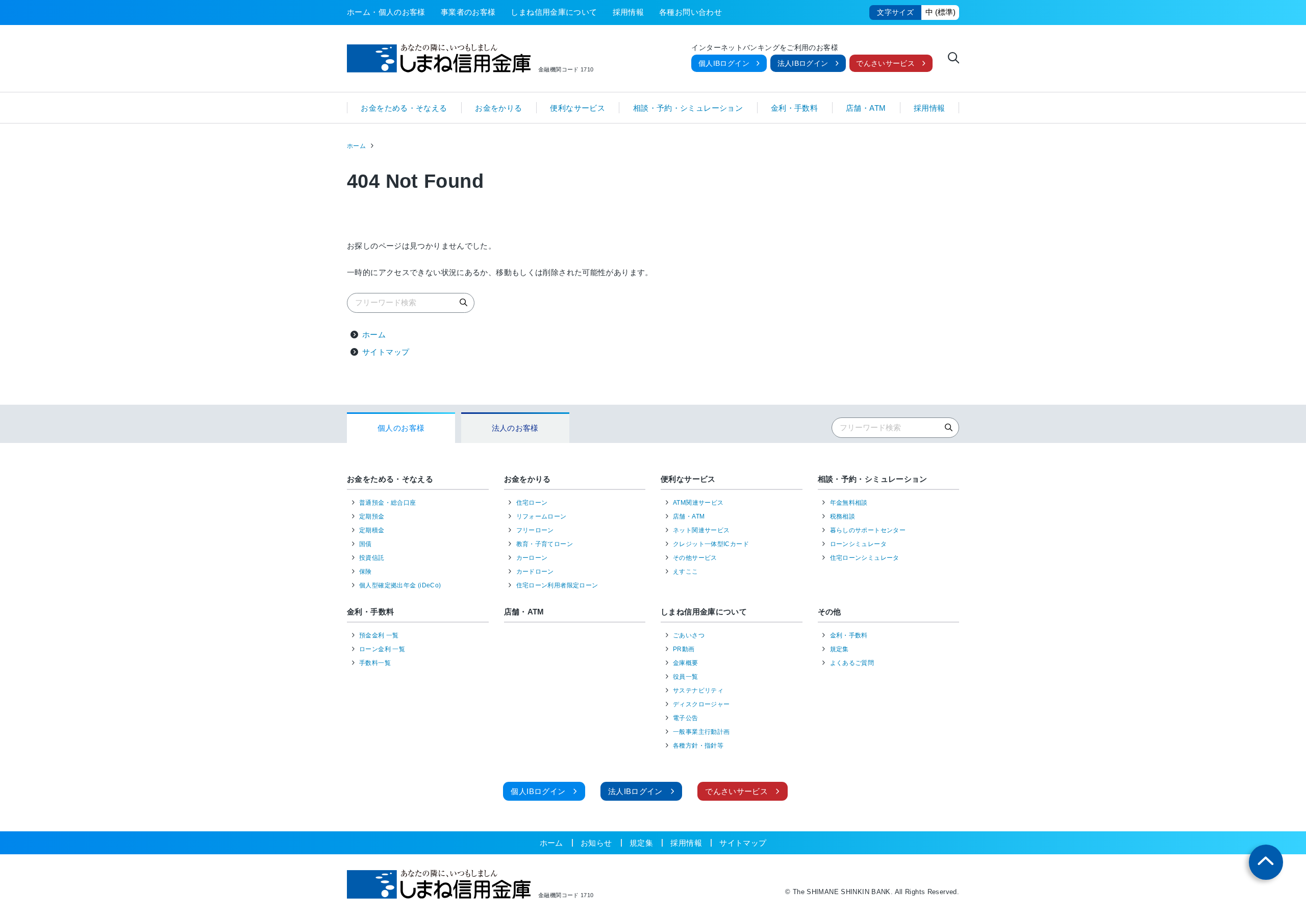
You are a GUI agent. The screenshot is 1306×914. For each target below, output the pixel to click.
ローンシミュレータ (858, 544)
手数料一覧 (375, 662)
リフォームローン (541, 516)
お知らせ (596, 843)
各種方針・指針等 (698, 745)
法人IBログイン (802, 63)
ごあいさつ (689, 635)
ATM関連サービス (698, 502)
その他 (829, 611)
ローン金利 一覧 (382, 649)
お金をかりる (498, 107)
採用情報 (628, 12)
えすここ (685, 571)
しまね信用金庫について (554, 12)
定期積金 (372, 530)
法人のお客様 (515, 428)
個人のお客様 (401, 428)
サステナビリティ (698, 690)
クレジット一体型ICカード (711, 544)
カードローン (535, 571)
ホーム (356, 146)
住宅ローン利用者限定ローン (557, 585)
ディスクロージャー (701, 704)
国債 (365, 544)
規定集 (839, 649)
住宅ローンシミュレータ (864, 557)
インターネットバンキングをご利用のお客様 (764, 48)
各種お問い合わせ (690, 12)
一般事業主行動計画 (701, 731)
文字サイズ (895, 12)
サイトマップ (385, 352)
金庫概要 (685, 662)
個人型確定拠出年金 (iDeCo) (400, 585)
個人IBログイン (723, 63)
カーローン (532, 557)
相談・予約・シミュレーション (688, 107)
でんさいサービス (885, 63)
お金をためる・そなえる (404, 107)
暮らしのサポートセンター (868, 530)
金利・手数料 (794, 107)
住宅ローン (532, 502)
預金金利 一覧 (379, 635)
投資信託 (372, 557)
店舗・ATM (866, 107)
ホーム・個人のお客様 (386, 12)
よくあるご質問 (852, 662)
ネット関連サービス (701, 530)
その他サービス (695, 557)
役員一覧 (685, 676)
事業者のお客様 (468, 12)
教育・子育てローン (544, 544)
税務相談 (843, 516)
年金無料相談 (849, 502)
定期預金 (372, 516)
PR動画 (684, 649)
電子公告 (685, 718)
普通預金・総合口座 (387, 502)
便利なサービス (577, 107)
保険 (365, 571)
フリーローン (535, 530)
